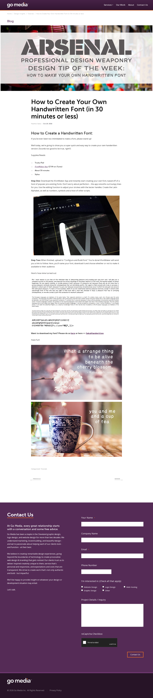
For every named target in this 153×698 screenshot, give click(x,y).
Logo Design (110, 587)
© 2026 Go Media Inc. (16, 690)
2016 (50, 124)
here (73, 333)
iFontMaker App (41, 167)
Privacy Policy (56, 690)
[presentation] (99, 642)
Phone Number (89, 565)
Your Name (88, 517)
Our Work (120, 4)
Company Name (89, 533)
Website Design (90, 587)
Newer (117, 479)
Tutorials (31, 14)
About (131, 4)
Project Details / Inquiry (93, 599)
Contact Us (142, 4)
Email (85, 549)
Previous (37, 479)
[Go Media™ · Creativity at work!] (18, 4)
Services (108, 4)
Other (107, 590)
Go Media (11, 534)
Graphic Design (90, 590)
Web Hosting (131, 587)
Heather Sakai (36, 124)
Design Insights (19, 14)
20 (47, 124)
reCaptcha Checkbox (91, 633)
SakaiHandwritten (95, 333)
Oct (44, 124)
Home (9, 14)
